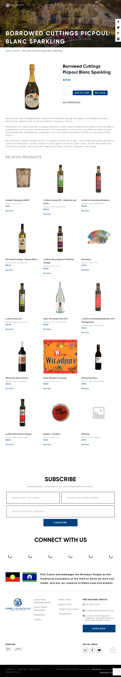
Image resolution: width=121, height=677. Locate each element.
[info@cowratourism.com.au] (98, 608)
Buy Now (100, 93)
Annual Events (65, 614)
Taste (40, 5)
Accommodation (52, 5)
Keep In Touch (65, 604)
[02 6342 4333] (91, 602)
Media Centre (65, 599)
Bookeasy (97, 669)
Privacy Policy (13, 672)
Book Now (99, 628)
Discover (31, 5)
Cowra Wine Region (69, 5)
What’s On (90, 5)
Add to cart (82, 93)
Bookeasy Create (107, 672)
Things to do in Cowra (69, 609)
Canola (100, 5)
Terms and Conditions (28, 669)
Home (8, 51)
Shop (82, 5)
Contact (37, 619)
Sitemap (9, 669)
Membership (39, 615)
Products (17, 51)
